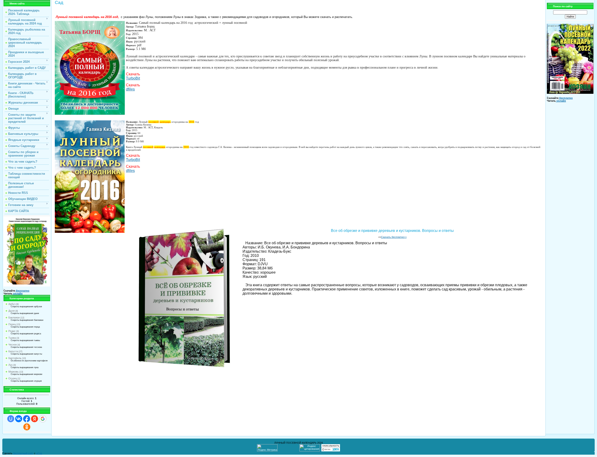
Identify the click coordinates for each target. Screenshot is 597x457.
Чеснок (12, 344)
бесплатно (22, 290)
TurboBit (133, 78)
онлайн (17, 293)
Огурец (12, 378)
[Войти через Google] (42, 418)
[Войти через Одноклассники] (26, 426)
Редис (12, 331)
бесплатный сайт (23, 453)
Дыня (11, 310)
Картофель (14, 358)
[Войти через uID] (10, 418)
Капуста (13, 351)
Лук (10, 364)
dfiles (130, 89)
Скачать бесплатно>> (394, 237)
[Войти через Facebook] (26, 418)
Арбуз (11, 304)
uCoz (39, 453)
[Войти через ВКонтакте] (18, 418)
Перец (12, 324)
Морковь (13, 371)
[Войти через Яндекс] (34, 418)
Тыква (12, 337)
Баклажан (14, 317)
